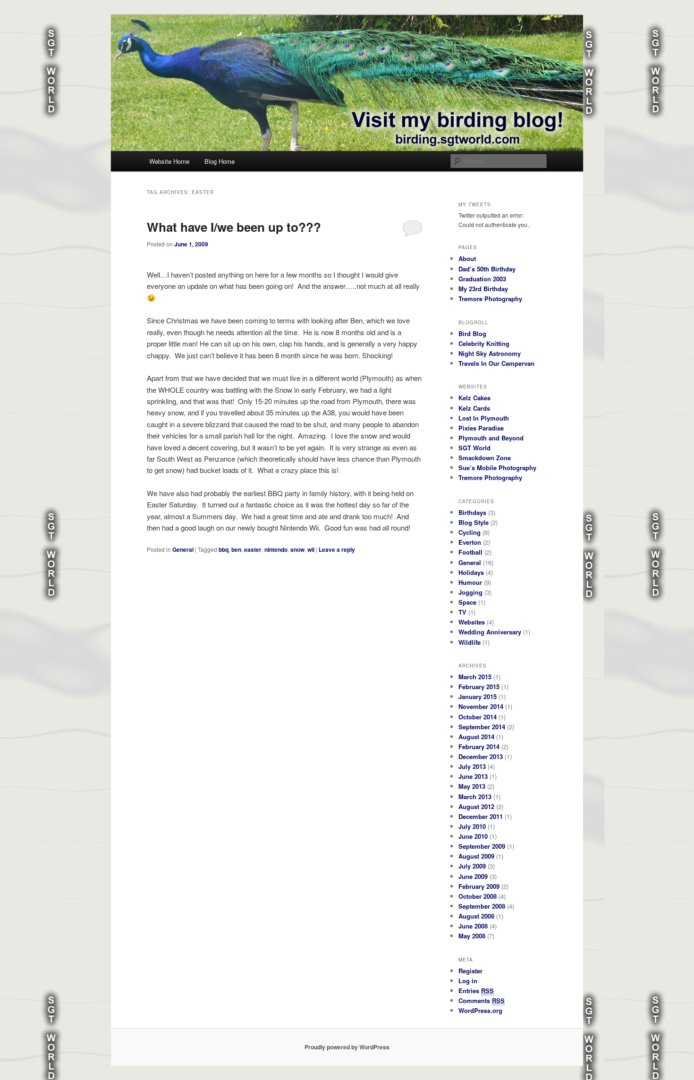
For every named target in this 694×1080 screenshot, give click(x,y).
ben (236, 549)
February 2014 (478, 746)
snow (297, 549)
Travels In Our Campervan (496, 363)
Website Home (169, 161)
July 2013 (472, 766)
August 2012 (476, 806)
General (183, 549)
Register (470, 970)
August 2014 (476, 736)
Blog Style (473, 522)
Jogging (470, 592)
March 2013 (474, 796)
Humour (470, 582)
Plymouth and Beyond (491, 437)
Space (467, 602)
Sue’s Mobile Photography (497, 467)
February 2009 (478, 886)
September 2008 (481, 906)
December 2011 (480, 816)
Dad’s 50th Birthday (487, 268)
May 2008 (471, 935)
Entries (476, 990)
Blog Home (219, 161)
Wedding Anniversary (489, 631)
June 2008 (473, 925)
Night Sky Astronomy (489, 353)
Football (470, 552)
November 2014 (480, 706)
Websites (471, 621)
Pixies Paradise (481, 427)
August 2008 (476, 915)
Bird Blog (472, 333)
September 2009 (481, 846)
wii (310, 549)
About (467, 258)
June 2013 (473, 776)
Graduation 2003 (482, 278)
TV (462, 612)
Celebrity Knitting (483, 343)
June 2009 (473, 876)
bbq (224, 549)
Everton (469, 542)
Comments (481, 1000)
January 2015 (477, 696)
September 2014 (481, 726)
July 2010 (472, 826)
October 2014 (477, 716)
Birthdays (472, 512)
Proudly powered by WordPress (347, 1047)
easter (253, 549)
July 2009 (472, 865)
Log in (467, 980)
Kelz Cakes (474, 397)
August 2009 (476, 856)
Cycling (469, 532)
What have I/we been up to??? (234, 227)
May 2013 (471, 786)
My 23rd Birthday (483, 288)
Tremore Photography (490, 298)
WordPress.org (480, 1010)
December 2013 (480, 756)
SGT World (474, 447)
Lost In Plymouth (483, 417)
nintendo (276, 549)
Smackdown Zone (484, 457)
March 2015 (474, 676)
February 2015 (478, 686)
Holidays (471, 572)
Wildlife (469, 642)
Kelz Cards (474, 408)
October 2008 (477, 896)
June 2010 (473, 836)
